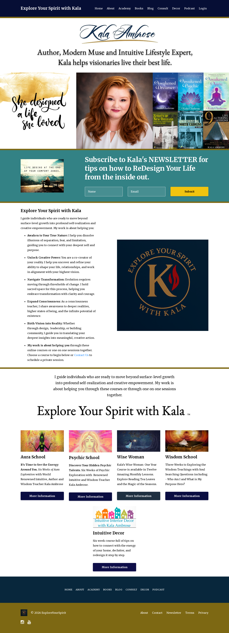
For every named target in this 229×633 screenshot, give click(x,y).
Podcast (189, 8)
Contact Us (81, 355)
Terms (189, 612)
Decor (176, 8)
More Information (42, 496)
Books (139, 8)
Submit (189, 191)
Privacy (203, 612)
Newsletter (173, 612)
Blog (150, 8)
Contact (157, 612)
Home (99, 8)
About (110, 8)
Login (203, 8)
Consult (163, 8)
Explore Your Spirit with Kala (51, 8)
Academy (125, 8)
